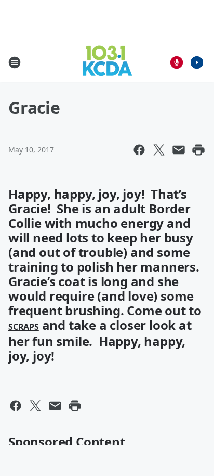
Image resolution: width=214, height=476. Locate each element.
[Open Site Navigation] (14, 62)
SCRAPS (23, 326)
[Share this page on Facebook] (139, 150)
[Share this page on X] (159, 150)
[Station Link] (107, 62)
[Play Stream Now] (197, 62)
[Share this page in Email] (178, 150)
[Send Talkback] (176, 62)
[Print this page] (198, 150)
